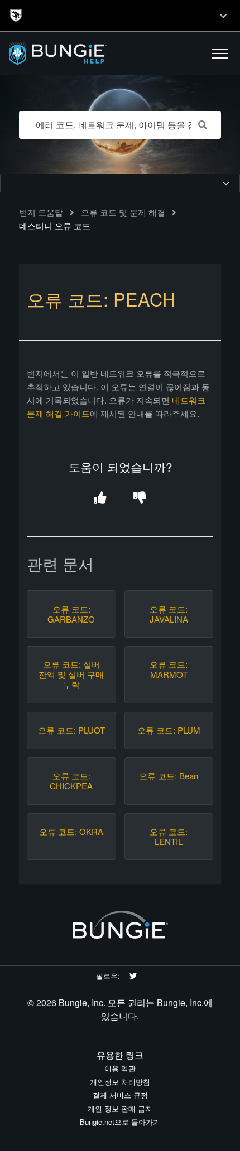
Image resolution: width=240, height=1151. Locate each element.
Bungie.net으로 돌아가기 (120, 1121)
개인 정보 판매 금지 (120, 1108)
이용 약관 (120, 1068)
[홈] (74, 53)
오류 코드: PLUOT (71, 730)
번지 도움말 (41, 212)
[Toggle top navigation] (223, 15)
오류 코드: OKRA (71, 832)
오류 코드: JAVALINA (169, 614)
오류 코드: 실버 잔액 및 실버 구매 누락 (71, 674)
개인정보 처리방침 (120, 1081)
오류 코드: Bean (168, 776)
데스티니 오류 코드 (54, 225)
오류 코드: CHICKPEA (71, 781)
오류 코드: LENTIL (169, 837)
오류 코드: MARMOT (169, 669)
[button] (220, 53)
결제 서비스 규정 (120, 1095)
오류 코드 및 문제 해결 (123, 212)
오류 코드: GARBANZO (71, 614)
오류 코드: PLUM (168, 730)
